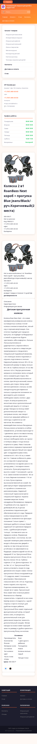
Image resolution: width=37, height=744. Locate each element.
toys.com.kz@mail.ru (11, 103)
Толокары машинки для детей (15, 60)
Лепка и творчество (12, 47)
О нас (20, 17)
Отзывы (4, 714)
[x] (10, 668)
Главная (5, 17)
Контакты (27, 17)
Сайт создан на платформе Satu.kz (18, 728)
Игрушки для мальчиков (14, 34)
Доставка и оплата (8, 21)
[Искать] (28, 12)
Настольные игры (11, 57)
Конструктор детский (13, 54)
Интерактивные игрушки (14, 38)
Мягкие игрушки (11, 50)
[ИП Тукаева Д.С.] (3, 7)
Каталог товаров (11, 31)
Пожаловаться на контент (24, 731)
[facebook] (6, 668)
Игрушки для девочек (13, 41)
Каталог (12, 17)
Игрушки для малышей (13, 44)
